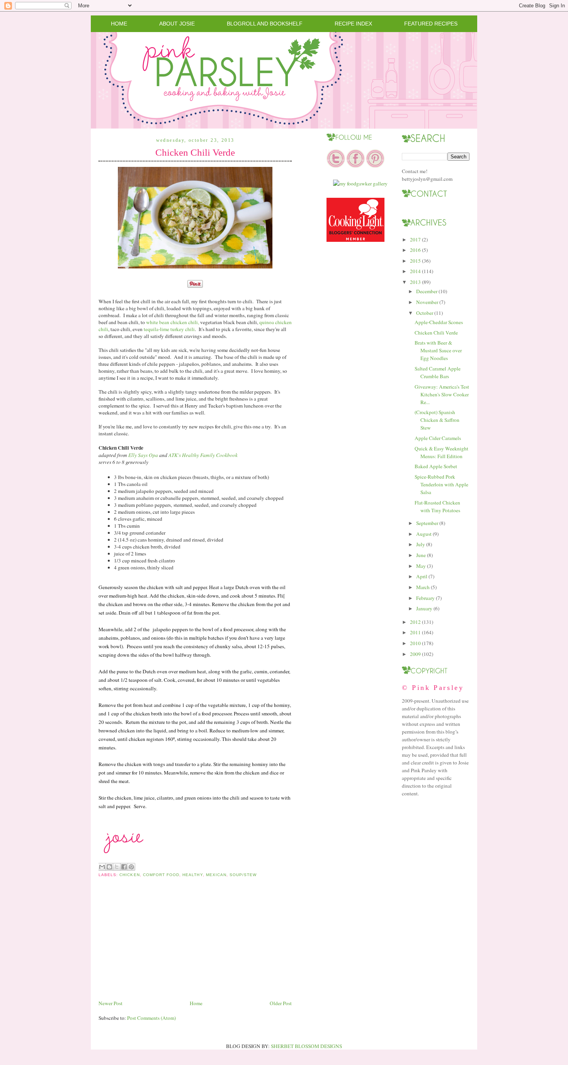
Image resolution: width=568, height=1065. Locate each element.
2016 (415, 249)
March (423, 587)
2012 (415, 621)
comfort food (161, 875)
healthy (192, 875)
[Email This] (102, 867)
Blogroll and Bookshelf (265, 23)
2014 (415, 271)
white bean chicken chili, (172, 322)
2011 (415, 632)
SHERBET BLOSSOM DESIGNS (306, 1046)
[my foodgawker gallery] (360, 183)
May (421, 565)
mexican (216, 875)
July (420, 544)
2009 (415, 654)
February (425, 597)
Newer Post (110, 1003)
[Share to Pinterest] (131, 867)
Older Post (281, 1003)
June (421, 555)
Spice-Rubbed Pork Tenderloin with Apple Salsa (441, 484)
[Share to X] (117, 867)
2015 (415, 260)
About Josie (177, 23)
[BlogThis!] (109, 867)
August (424, 533)
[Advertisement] (156, 945)
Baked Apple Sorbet (436, 466)
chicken (129, 875)
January (424, 608)
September (427, 523)
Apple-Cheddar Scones (439, 322)
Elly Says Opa (143, 455)
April (421, 576)
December (426, 291)
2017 (415, 239)
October (424, 312)
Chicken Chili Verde (195, 152)
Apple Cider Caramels (438, 438)
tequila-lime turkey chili (169, 329)
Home (119, 23)
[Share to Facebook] (124, 867)
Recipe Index (353, 23)
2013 (415, 282)
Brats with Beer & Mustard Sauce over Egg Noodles (438, 350)
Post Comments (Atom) (151, 1017)
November (427, 302)
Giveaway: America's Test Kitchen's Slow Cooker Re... (442, 394)
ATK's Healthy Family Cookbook (203, 455)
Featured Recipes (430, 23)
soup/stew (243, 875)
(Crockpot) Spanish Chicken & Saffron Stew (437, 420)
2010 (415, 643)
